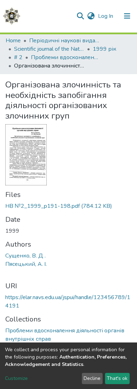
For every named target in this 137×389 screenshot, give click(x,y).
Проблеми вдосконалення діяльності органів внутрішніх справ (66, 57)
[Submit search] (80, 16)
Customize (16, 378)
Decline (92, 378)
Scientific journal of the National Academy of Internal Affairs (49, 49)
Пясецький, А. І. (26, 264)
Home (13, 40)
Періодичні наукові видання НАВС (64, 40)
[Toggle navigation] (127, 16)
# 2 (18, 57)
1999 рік (104, 49)
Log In (106, 16)
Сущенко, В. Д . (25, 256)
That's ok (117, 378)
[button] (91, 16)
